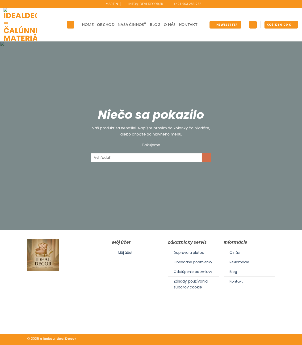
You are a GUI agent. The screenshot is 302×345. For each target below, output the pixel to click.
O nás (170, 25)
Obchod (105, 25)
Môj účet (125, 252)
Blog (155, 25)
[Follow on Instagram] (151, 319)
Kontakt (188, 25)
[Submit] (206, 157)
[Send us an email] (157, 319)
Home (88, 25)
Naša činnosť (132, 25)
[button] (225, 25)
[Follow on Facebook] (145, 319)
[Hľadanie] (70, 25)
